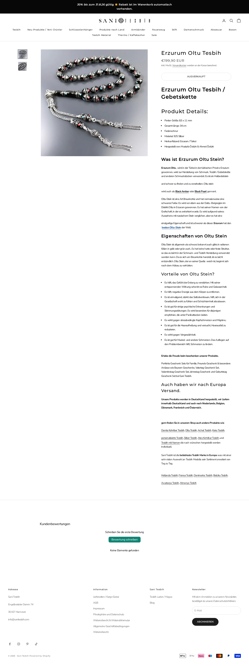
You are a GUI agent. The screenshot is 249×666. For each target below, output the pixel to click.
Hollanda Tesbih (169, 475)
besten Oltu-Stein (171, 227)
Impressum (99, 608)
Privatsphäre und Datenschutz (108, 614)
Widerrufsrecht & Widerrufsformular (111, 620)
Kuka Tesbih (218, 430)
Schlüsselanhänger (80, 29)
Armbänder (138, 29)
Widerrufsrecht (101, 632)
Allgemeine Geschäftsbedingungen (111, 626)
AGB (95, 602)
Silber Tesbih (190, 438)
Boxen (232, 29)
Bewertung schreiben (124, 539)
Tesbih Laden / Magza (161, 596)
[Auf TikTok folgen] (36, 644)
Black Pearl (201, 191)
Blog (152, 602)
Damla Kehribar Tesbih (172, 430)
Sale (154, 35)
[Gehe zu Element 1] (22, 54)
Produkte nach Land (111, 29)
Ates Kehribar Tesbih (208, 438)
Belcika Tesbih (220, 475)
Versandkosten (179, 65)
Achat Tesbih (204, 430)
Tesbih (17, 29)
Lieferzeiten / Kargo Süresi (106, 596)
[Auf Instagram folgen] (18, 644)
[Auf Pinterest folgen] (27, 644)
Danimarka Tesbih (203, 475)
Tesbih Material (101, 35)
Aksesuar (216, 29)
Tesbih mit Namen (170, 442)
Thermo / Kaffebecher (131, 35)
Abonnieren (205, 621)
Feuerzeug (158, 29)
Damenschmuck (194, 29)
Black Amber (182, 191)
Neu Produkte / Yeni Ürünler (44, 29)
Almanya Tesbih (188, 483)
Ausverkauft (196, 76)
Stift (174, 29)
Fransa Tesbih (186, 475)
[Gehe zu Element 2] (22, 66)
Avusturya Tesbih (170, 483)
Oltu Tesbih (191, 430)
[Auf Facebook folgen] (10, 644)
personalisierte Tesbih (172, 438)
